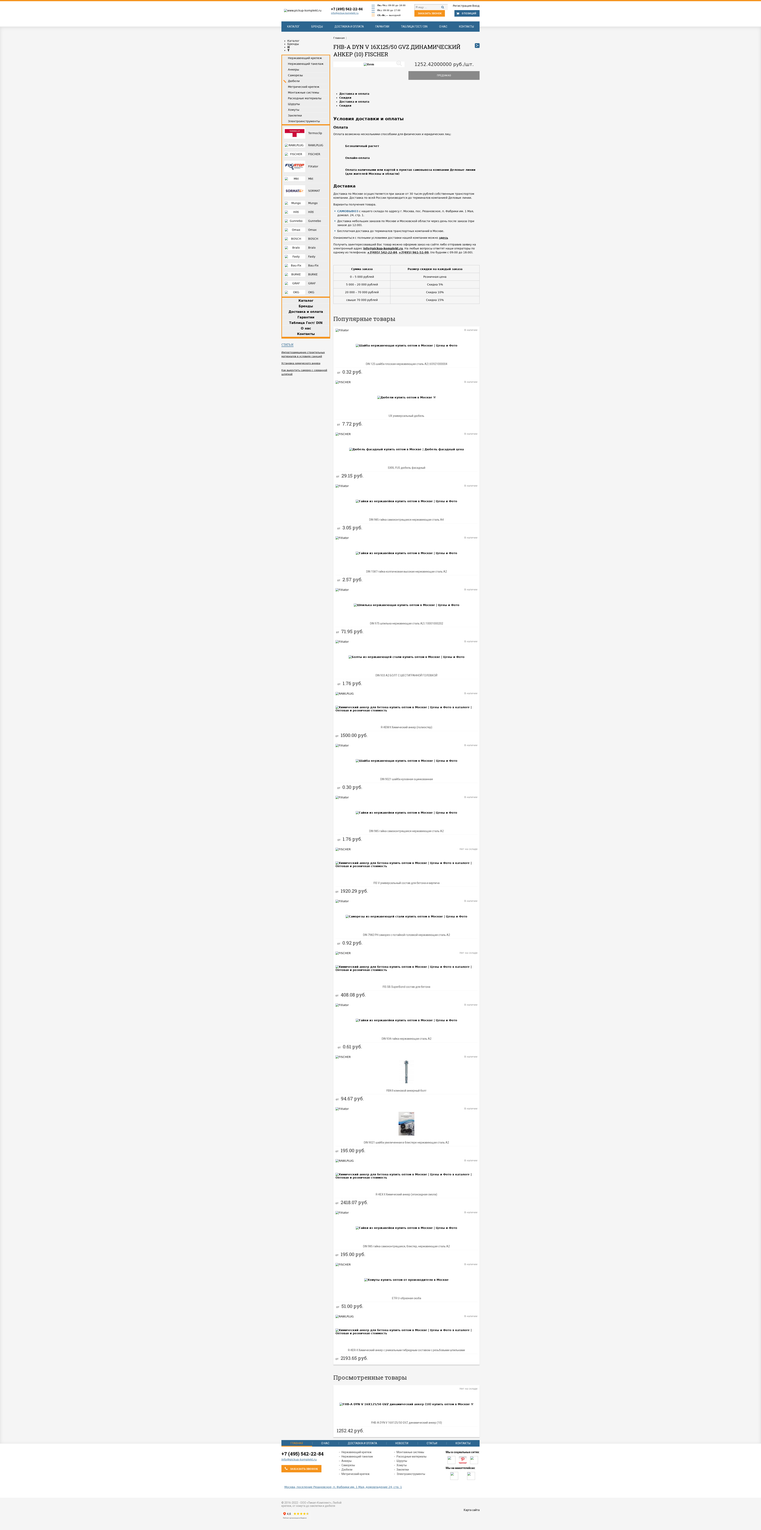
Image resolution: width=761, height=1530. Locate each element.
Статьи (287, 344)
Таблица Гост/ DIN (414, 26)
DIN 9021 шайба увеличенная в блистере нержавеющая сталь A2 (406, 1142)
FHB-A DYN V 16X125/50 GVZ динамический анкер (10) (406, 1422)
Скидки (345, 97)
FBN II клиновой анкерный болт (406, 1090)
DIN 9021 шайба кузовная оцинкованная (406, 779)
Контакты (466, 26)
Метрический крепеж (355, 1474)
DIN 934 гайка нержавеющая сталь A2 (406, 1038)
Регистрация (462, 5)
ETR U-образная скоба (406, 1298)
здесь (443, 237)
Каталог (293, 26)
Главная (297, 1443)
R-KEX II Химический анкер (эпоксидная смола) (406, 1194)
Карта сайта (472, 1510)
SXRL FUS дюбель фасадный (406, 467)
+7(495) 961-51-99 (414, 252)
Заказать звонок (430, 13)
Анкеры (346, 1460)
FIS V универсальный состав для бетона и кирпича (407, 883)
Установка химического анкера (300, 363)
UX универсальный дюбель (406, 415)
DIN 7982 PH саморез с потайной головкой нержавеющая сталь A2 (406, 934)
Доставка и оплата (349, 26)
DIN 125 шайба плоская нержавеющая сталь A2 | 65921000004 (406, 364)
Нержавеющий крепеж (356, 1452)
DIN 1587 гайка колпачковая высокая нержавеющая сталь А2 (406, 571)
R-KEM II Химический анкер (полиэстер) (406, 727)
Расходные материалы (411, 1456)
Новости (401, 1443)
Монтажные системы (410, 1452)
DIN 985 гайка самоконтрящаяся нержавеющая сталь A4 (406, 519)
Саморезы (348, 1465)
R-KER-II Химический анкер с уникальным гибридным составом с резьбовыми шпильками (406, 1350)
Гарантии (382, 26)
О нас (443, 26)
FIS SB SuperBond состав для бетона (406, 986)
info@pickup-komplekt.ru (345, 13)
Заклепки (403, 1469)
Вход (476, 5)
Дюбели (346, 1469)
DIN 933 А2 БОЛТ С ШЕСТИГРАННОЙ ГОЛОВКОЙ (406, 675)
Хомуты (402, 1465)
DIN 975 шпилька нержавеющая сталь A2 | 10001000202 (406, 623)
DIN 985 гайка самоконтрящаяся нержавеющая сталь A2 (406, 831)
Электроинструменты (411, 1474)
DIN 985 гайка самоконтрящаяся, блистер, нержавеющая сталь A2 (406, 1246)
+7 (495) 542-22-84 (347, 9)
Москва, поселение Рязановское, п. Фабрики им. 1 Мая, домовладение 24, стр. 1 (343, 1487)
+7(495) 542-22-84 (382, 252)
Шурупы (402, 1460)
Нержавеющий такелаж (357, 1456)
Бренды (317, 26)
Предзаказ (444, 75)
